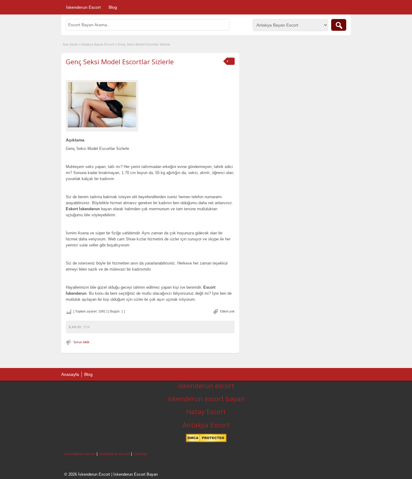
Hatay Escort (206, 411)
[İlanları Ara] (338, 25)
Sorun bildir (81, 342)
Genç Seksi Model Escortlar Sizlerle (120, 61)
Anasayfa (70, 374)
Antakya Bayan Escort (97, 44)
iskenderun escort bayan (206, 398)
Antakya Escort (206, 424)
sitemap (140, 454)
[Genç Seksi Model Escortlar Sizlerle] (102, 104)
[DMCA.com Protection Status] (206, 441)
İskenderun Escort (83, 7)
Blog (113, 7)
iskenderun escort (206, 385)
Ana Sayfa (70, 44)
